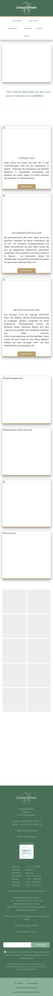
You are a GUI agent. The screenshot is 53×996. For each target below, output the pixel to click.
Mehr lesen (26, 186)
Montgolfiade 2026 (26, 310)
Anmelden (40, 945)
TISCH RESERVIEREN (26, 837)
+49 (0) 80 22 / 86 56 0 (30, 821)
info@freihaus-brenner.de (26, 830)
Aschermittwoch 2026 (26, 232)
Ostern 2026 (26, 158)
